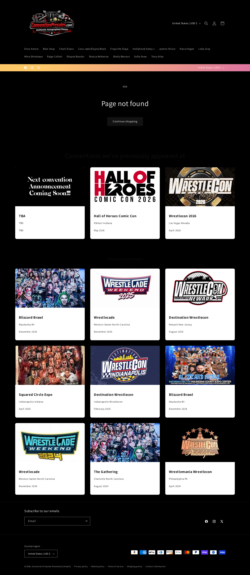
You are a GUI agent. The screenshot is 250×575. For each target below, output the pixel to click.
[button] (206, 23)
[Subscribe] (86, 521)
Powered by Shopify (61, 566)
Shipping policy (134, 566)
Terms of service (115, 566)
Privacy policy (81, 566)
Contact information (155, 566)
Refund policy (97, 566)
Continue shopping (125, 121)
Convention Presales (41, 566)
